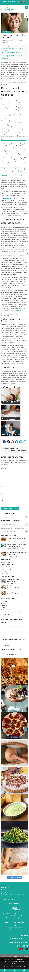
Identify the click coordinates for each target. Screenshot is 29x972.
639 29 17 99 (16, 1)
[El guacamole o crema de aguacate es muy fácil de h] (14, 807)
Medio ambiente (5, 573)
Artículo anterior (11, 449)
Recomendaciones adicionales (12, 54)
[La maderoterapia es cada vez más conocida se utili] (14, 861)
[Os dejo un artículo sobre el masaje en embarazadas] (14, 753)
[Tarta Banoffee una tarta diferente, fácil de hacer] (14, 780)
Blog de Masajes (6, 31)
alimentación (7, 198)
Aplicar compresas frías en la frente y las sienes (15, 56)
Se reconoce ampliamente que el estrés (13, 140)
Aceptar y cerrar (8, 966)
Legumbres (4, 605)
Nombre (3, 487)
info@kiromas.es (6, 1)
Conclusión (5, 58)
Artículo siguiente (18, 451)
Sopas (2, 603)
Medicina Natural (14, 929)
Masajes (14, 925)
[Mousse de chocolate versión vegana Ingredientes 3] (14, 698)
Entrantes (4, 601)
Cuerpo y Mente (5, 571)
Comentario (4, 468)
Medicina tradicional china (8, 566)
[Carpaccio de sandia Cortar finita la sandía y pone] (14, 725)
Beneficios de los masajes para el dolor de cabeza (13, 49)
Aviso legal (19, 956)
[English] (24, 1)
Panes (2, 616)
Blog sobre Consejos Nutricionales (10, 569)
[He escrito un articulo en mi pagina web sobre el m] (14, 671)
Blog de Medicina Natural (8, 564)
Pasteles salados (5, 614)
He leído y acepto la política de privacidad (14, 639)
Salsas (3, 610)
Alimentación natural (15, 931)
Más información (21, 966)
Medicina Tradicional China (14, 927)
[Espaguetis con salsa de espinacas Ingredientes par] (14, 834)
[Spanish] (21, 1)
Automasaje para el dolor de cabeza (12, 52)
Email (2, 631)
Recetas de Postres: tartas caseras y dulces (13, 612)
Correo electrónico (6, 494)
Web (2, 500)
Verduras (3, 607)
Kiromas (18, 310)
